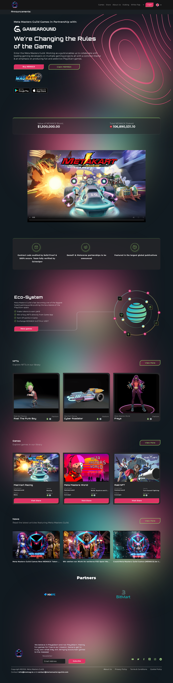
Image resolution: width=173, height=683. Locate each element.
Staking (126, 5)
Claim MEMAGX (64, 67)
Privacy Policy (121, 669)
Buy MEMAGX (29, 67)
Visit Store (36, 501)
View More (150, 363)
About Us (117, 5)
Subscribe (77, 661)
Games (101, 5)
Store (108, 5)
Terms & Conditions (138, 669)
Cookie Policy (156, 669)
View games (26, 329)
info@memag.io (26, 672)
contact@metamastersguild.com (53, 672)
